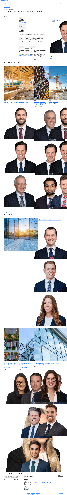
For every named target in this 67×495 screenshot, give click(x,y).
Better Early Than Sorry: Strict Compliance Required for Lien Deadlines (40, 103)
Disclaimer (33, 493)
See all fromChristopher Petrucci (10, 212)
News (8, 7)
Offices (49, 3)
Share (22, 47)
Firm (40, 3)
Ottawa (48, 481)
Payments (37, 494)
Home (5, 7)
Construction (51, 58)
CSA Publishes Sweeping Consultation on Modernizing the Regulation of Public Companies (26, 365)
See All (22, 62)
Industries (30, 3)
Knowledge (36, 3)
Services (24, 3)
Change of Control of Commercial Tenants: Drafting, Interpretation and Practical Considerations (46, 364)
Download (28, 47)
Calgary (25, 481)
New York (43, 482)
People (20, 3)
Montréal (49, 482)
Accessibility (32, 494)
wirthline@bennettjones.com (26, 55)
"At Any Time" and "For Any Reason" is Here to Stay (47, 220)
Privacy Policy (31, 491)
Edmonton (42, 481)
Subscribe (34, 47)
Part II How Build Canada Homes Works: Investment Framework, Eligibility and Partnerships (10, 365)
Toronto (35, 481)
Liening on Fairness (53, 102)
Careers (44, 3)
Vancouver (36, 482)
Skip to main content (4, 0)
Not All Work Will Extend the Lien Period (16, 102)
